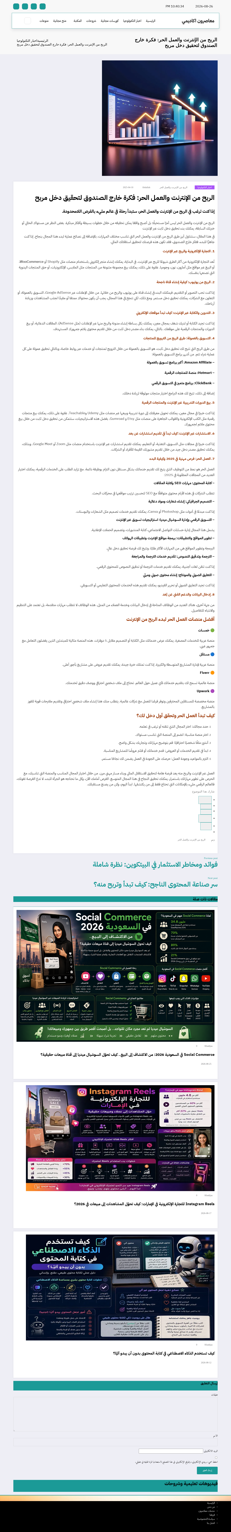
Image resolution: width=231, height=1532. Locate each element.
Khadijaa (208, 1046)
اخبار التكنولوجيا (132, 20)
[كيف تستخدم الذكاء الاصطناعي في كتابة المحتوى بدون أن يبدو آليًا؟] (120, 1287)
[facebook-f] (42, 6)
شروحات (91, 20)
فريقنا (212, 1515)
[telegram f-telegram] (34, 6)
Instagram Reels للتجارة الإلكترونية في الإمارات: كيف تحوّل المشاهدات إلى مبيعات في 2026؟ (144, 1204)
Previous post (211, 858)
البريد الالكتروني (210, 1451)
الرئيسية (150, 20)
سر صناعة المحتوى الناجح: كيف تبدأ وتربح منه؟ (156, 884)
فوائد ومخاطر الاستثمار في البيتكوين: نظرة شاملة (155, 864)
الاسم (215, 1436)
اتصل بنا (211, 1523)
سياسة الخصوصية (206, 1519)
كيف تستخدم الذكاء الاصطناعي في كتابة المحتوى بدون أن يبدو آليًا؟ (163, 1353)
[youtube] (16, 6)
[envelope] (206, 826)
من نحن (211, 1507)
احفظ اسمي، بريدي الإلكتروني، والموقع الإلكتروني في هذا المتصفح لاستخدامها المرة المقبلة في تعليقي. (176, 1462)
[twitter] (206, 812)
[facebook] (205, 800)
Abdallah (146, 187)
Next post (213, 878)
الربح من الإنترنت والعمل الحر (173, 187)
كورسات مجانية (109, 20)
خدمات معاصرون (206, 1511)
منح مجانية (59, 20)
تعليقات (214, 1395)
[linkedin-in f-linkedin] (25, 6)
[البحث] (27, 20)
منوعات (44, 20)
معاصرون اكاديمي (198, 20)
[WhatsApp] (206, 806)
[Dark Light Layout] (18, 21)
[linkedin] (205, 818)
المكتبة (78, 20)
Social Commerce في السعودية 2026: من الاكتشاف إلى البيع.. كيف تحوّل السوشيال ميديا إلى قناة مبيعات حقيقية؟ (127, 1054)
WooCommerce (32, 261)
